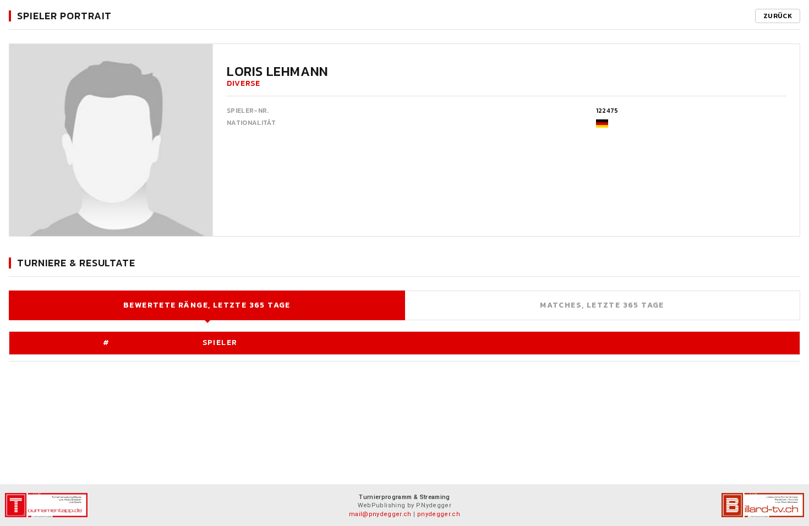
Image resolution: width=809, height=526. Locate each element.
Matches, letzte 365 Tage (602, 305)
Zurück (777, 16)
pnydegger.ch (438, 514)
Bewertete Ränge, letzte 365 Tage (207, 305)
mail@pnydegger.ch (380, 514)
